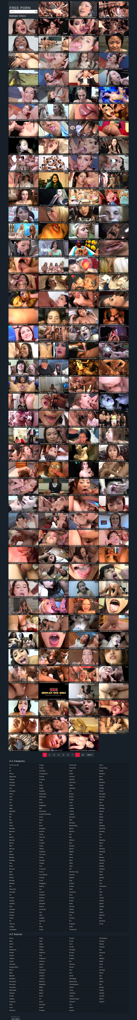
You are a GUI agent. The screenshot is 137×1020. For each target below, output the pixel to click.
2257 (13, 1019)
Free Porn (20, 8)
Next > (89, 755)
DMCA (17, 1019)
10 (83, 755)
